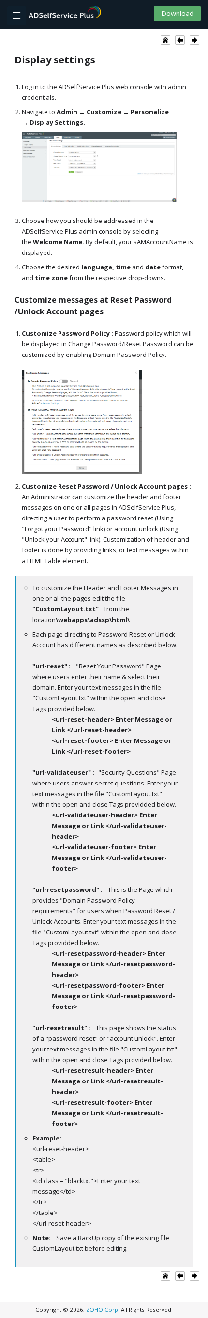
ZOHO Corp (102, 1309)
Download (177, 13)
